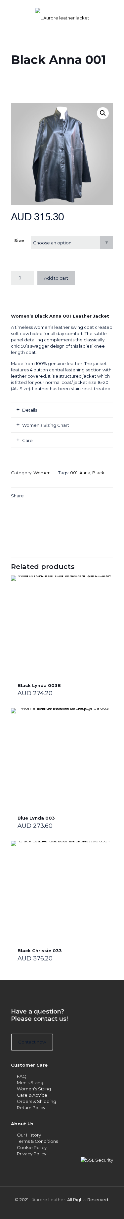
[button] (103, 113)
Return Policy (31, 1107)
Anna (84, 472)
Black (98, 472)
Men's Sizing (30, 1082)
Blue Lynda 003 (36, 818)
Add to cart (56, 278)
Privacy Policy (31, 1153)
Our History (29, 1135)
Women (42, 472)
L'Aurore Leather (47, 1199)
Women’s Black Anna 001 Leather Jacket (60, 316)
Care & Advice (32, 1095)
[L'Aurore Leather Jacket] (62, 13)
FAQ (21, 1076)
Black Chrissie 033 (40, 950)
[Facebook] (62, 1209)
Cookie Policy (32, 1147)
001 (73, 472)
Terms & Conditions (37, 1141)
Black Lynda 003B (39, 685)
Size (19, 240)
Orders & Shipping (36, 1101)
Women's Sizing (34, 1088)
